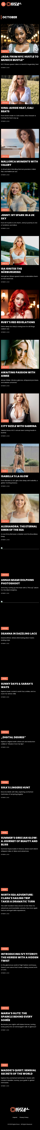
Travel (4, 471)
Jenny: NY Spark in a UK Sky (18, 216)
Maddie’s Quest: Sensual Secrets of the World (18, 1072)
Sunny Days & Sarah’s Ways (17, 685)
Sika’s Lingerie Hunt (15, 787)
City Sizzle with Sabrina (19, 426)
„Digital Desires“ (13, 737)
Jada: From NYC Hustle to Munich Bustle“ (19, 58)
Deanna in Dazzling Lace (19, 633)
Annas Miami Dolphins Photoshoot (17, 581)
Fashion (4, 317)
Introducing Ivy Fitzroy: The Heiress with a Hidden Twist (19, 957)
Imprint (15, 1117)
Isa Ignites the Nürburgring (11, 270)
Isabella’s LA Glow (14, 476)
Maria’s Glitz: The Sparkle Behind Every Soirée (16, 1016)
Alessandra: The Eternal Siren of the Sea (19, 528)
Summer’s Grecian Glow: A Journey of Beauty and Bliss (19, 841)
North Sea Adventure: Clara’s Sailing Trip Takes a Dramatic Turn (18, 898)
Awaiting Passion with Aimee (18, 374)
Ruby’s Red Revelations (18, 322)
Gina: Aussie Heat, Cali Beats (17, 109)
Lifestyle (5, 51)
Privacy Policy (24, 1117)
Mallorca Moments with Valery (19, 163)
